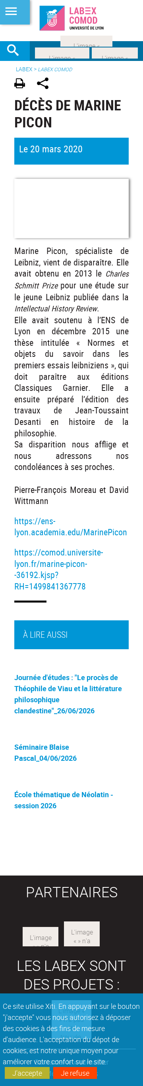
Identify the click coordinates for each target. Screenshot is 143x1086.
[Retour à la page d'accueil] (71, 18)
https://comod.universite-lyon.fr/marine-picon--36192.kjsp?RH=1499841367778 (58, 569)
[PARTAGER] (45, 84)
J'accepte (27, 1073)
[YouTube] (86, 40)
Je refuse (75, 1073)
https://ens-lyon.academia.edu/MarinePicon (70, 526)
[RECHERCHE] (16, 51)
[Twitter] (115, 52)
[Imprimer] (22, 84)
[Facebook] (62, 52)
